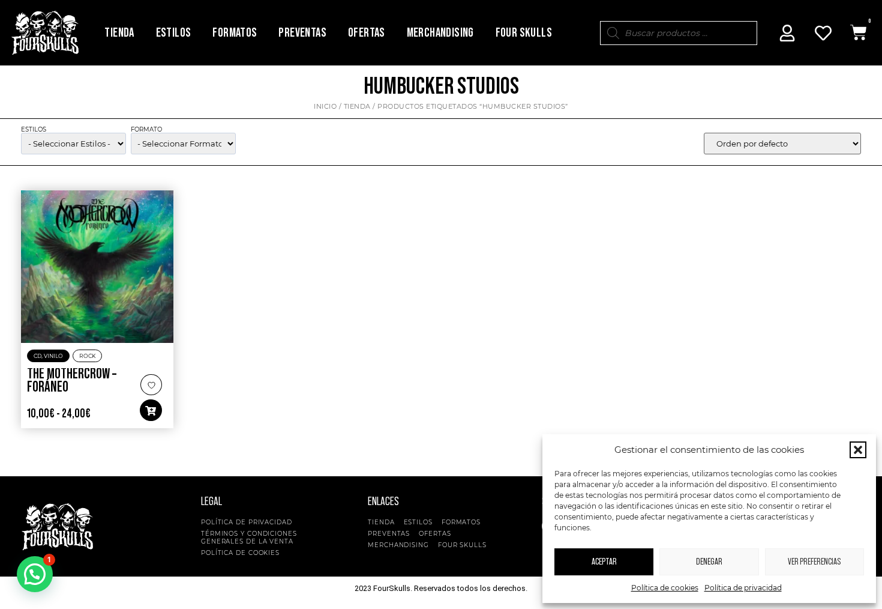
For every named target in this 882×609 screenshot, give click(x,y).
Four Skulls (524, 32)
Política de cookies (664, 587)
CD (37, 356)
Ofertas (366, 32)
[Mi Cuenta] (787, 33)
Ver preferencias (814, 561)
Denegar (709, 561)
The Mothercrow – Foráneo (71, 381)
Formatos (234, 32)
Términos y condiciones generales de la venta (249, 537)
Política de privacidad (743, 587)
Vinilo (53, 356)
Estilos (173, 32)
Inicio (325, 106)
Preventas (302, 32)
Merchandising (440, 32)
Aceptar (604, 561)
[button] (858, 450)
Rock (87, 356)
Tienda (119, 32)
